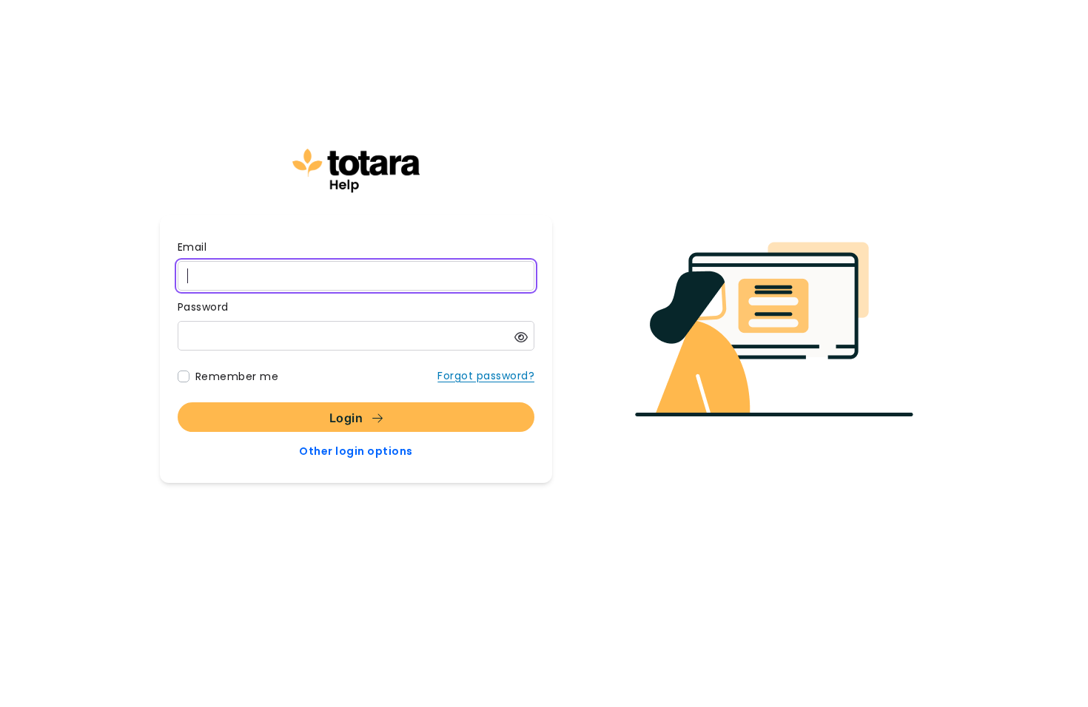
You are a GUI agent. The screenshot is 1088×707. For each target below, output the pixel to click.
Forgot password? (485, 375)
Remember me (236, 376)
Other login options (355, 451)
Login (347, 417)
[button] (521, 337)
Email (192, 247)
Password (203, 307)
